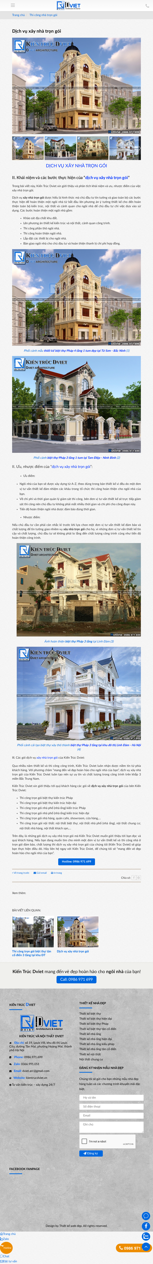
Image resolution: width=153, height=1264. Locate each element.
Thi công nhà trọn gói (43, 15)
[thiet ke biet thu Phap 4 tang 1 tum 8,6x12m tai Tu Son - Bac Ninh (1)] (28, 148)
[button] (140, 148)
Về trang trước (21, 873)
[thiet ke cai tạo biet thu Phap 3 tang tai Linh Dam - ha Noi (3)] (125, 148)
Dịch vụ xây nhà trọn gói (73, 951)
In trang (57, 873)
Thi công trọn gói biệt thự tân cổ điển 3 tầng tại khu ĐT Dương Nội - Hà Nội (31, 955)
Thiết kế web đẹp (70, 1225)
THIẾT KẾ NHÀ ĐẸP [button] (92, 1003)
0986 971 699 (136, 1248)
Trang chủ (18, 15)
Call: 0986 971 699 (76, 979)
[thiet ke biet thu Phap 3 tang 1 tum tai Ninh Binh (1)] (60, 148)
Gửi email (41, 873)
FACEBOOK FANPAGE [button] (24, 1169)
